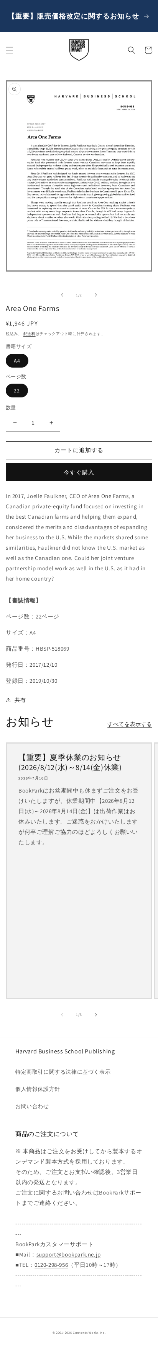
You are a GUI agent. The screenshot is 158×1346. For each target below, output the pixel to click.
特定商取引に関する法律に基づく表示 (62, 1071)
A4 (17, 360)
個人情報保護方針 (37, 1089)
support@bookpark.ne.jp (68, 1254)
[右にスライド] (95, 294)
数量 (11, 407)
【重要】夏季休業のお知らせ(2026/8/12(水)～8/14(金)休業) (70, 762)
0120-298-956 (51, 1264)
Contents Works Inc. (89, 1332)
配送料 (29, 333)
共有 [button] (20, 700)
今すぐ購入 (79, 472)
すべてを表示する (129, 724)
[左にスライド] (62, 294)
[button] (9, 50)
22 (17, 390)
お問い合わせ (32, 1106)
